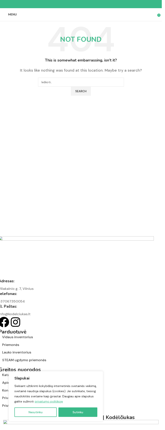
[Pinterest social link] (81, 4)
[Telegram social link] (91, 4)
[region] (56, 396)
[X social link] (75, 4)
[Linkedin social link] (86, 4)
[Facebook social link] (70, 4)
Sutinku (78, 412)
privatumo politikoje (49, 401)
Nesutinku (36, 412)
